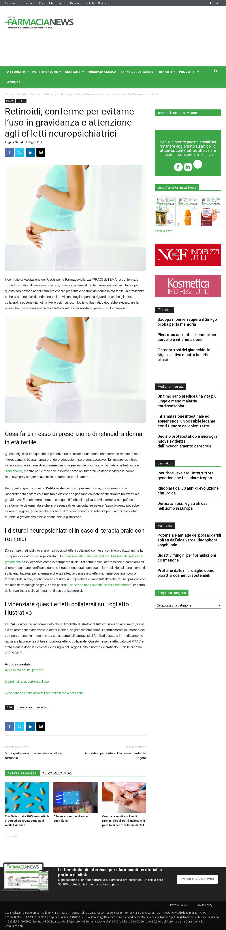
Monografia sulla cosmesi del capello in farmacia (33, 755)
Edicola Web (163, 231)
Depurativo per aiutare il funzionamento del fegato (115, 755)
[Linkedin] (218, 3)
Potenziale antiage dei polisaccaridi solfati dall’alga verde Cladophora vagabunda (189, 540)
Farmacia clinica (101, 72)
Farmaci (35, 94)
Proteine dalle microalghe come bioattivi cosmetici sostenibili (186, 573)
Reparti (165, 72)
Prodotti (187, 72)
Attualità (16, 72)
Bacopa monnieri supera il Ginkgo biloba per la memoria (187, 322)
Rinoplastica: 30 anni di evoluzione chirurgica (188, 490)
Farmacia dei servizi (137, 72)
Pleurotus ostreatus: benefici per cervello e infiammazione (187, 337)
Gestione (72, 72)
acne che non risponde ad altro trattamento (100, 585)
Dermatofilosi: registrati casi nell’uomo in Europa (183, 506)
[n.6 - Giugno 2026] (188, 212)
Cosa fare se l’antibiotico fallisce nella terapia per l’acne (44, 693)
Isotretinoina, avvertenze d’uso (27, 681)
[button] (216, 72)
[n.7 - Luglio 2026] (165, 212)
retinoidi (42, 707)
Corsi (42, 3)
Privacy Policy (178, 905)
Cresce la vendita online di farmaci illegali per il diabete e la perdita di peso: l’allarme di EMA (123, 821)
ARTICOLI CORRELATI (22, 773)
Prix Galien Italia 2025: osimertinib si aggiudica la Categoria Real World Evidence (27, 821)
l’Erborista (164, 310)
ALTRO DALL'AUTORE (58, 773)
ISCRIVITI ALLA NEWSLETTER (197, 879)
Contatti (89, 3)
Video (62, 3)
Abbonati (75, 3)
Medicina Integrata (171, 386)
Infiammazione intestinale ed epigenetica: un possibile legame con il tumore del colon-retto (186, 421)
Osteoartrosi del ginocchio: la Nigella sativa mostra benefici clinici (184, 355)
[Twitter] (197, 165)
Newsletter (104, 3)
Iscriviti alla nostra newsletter (178, 113)
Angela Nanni (14, 142)
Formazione (28, 3)
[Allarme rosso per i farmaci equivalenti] (75, 797)
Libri (52, 3)
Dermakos (165, 463)
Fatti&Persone (45, 72)
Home (9, 94)
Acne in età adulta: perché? (24, 670)
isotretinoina (13, 471)
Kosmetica (165, 525)
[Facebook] (210, 3)
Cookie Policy (204, 905)
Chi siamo (10, 3)
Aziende (13, 82)
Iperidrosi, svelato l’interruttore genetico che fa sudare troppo (186, 475)
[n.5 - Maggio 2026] (211, 212)
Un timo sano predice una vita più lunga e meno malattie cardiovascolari (187, 401)
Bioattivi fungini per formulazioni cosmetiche (187, 557)
